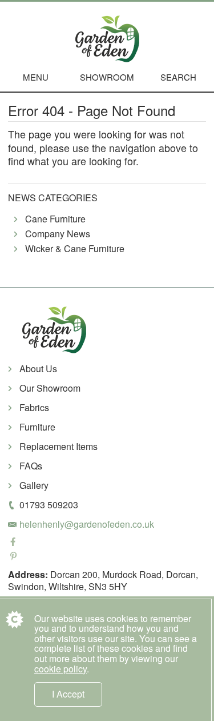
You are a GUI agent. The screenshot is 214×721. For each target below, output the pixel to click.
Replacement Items (58, 446)
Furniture (37, 426)
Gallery (34, 485)
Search (178, 77)
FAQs (30, 465)
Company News (57, 234)
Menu (36, 77)
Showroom (107, 77)
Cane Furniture (55, 219)
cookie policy (60, 668)
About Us (38, 368)
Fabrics (34, 407)
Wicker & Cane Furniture (74, 249)
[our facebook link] (107, 543)
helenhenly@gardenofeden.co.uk (86, 524)
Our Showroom (49, 388)
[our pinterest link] (107, 557)
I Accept (68, 693)
